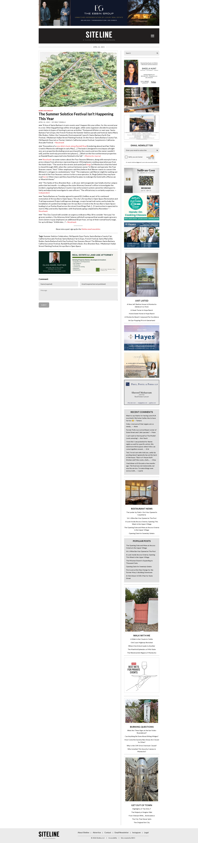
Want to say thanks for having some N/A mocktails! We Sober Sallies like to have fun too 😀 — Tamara (141, 418)
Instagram (136, 832)
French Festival (91, 239)
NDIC (133, 838)
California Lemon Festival (49, 244)
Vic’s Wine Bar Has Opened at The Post (141, 518)
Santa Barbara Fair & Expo (73, 239)
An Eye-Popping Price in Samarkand (141, 320)
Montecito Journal (93, 156)
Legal (146, 832)
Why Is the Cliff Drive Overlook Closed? (142, 746)
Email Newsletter (122, 832)
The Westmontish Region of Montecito (141, 653)
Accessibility (112, 838)
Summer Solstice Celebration (56, 236)
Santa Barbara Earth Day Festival (59, 241)
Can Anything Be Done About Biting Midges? (141, 736)
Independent (44, 193)
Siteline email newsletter (90, 229)
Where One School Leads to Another (141, 646)
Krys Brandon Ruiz (91, 244)
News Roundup (46, 111)
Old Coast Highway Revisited (142, 642)
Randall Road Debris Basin (72, 244)
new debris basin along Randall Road (71, 146)
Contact (107, 832)
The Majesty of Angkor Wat (141, 812)
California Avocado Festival (50, 239)
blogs (88, 164)
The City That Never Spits (141, 819)
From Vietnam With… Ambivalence (142, 816)
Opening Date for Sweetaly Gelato (141, 533)
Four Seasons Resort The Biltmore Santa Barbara (94, 241)
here (45, 177)
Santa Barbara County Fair (101, 236)
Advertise (97, 832)
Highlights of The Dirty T (141, 809)
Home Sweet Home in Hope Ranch (141, 313)
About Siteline (83, 832)
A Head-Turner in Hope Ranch (142, 310)
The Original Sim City (142, 822)
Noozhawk (59, 142)
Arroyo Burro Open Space (70, 246)
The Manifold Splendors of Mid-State (142, 649)
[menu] (152, 36)
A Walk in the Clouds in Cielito (141, 639)
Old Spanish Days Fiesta (79, 236)
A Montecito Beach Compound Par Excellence (142, 317)
